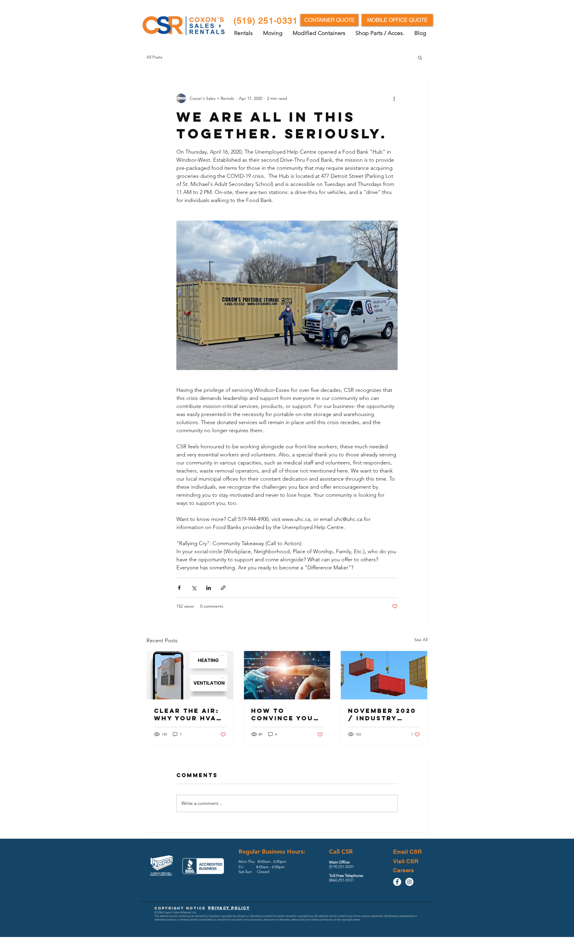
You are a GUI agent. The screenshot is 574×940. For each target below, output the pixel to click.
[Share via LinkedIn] (208, 588)
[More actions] (394, 98)
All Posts (154, 57)
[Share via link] (223, 588)
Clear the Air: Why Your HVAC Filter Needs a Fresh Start (188, 714)
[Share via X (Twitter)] (194, 588)
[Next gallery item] (390, 295)
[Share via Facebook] (179, 588)
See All (421, 639)
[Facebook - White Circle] (397, 882)
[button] (420, 57)
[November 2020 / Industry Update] (384, 675)
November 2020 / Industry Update (382, 714)
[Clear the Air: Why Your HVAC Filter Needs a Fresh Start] (190, 675)
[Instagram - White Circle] (409, 882)
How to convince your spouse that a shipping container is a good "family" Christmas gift (285, 714)
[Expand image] (287, 295)
